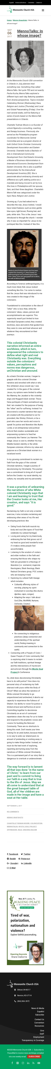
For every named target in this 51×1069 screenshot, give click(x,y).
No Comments (13, 812)
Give (42, 1030)
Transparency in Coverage (33, 1040)
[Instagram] (22, 1063)
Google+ (14, 863)
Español (11, 2)
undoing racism (30, 830)
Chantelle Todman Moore (18, 823)
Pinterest (25, 859)
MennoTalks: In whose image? (30, 33)
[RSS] (33, 1063)
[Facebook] (12, 1063)
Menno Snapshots (15, 817)
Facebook (13, 854)
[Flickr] (17, 1063)
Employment (38, 1037)
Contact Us (39, 2)
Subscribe (39, 1015)
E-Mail (12, 868)
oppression (12, 830)
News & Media (37, 1008)
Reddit (12, 859)
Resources (39, 1026)
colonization (36, 823)
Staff (42, 1034)
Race (20, 830)
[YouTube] (38, 1063)
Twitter (27, 854)
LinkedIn (27, 863)
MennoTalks (12, 826)
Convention (31, 2)
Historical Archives (20, 2)
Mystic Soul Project (27, 826)
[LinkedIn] (28, 1063)
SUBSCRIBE (34, 1056)
